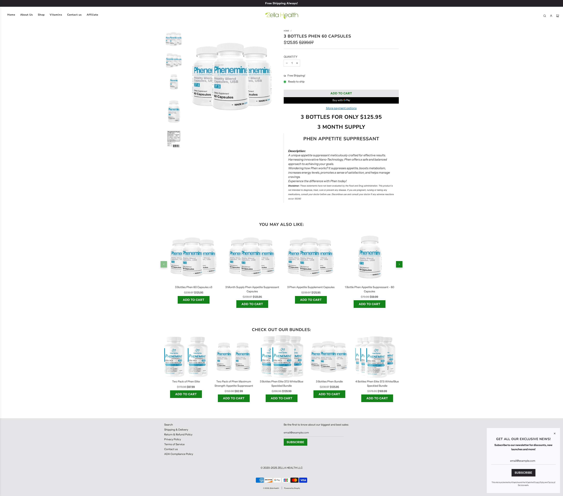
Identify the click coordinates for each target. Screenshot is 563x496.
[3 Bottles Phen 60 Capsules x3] (193, 257)
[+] (297, 63)
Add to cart (193, 300)
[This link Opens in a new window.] (232, 122)
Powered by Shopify (292, 488)
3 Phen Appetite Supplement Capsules (311, 287)
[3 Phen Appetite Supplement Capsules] (311, 257)
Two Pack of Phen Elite (186, 381)
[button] (164, 264)
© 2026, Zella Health (271, 488)
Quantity (290, 56)
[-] (287, 63)
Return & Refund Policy (178, 434)
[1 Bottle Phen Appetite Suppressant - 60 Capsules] (369, 257)
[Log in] (551, 16)
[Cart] (557, 16)
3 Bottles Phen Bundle (329, 381)
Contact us (171, 449)
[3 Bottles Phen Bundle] (329, 356)
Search (168, 424)
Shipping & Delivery (176, 429)
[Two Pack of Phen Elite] (186, 356)
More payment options (341, 108)
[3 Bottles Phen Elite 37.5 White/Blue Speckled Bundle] (281, 356)
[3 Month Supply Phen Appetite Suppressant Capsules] (252, 257)
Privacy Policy (172, 439)
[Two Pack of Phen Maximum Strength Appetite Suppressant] (233, 356)
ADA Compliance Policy (178, 454)
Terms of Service (174, 444)
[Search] (544, 16)
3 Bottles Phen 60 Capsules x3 (193, 287)
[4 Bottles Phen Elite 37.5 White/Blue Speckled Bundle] (377, 356)
